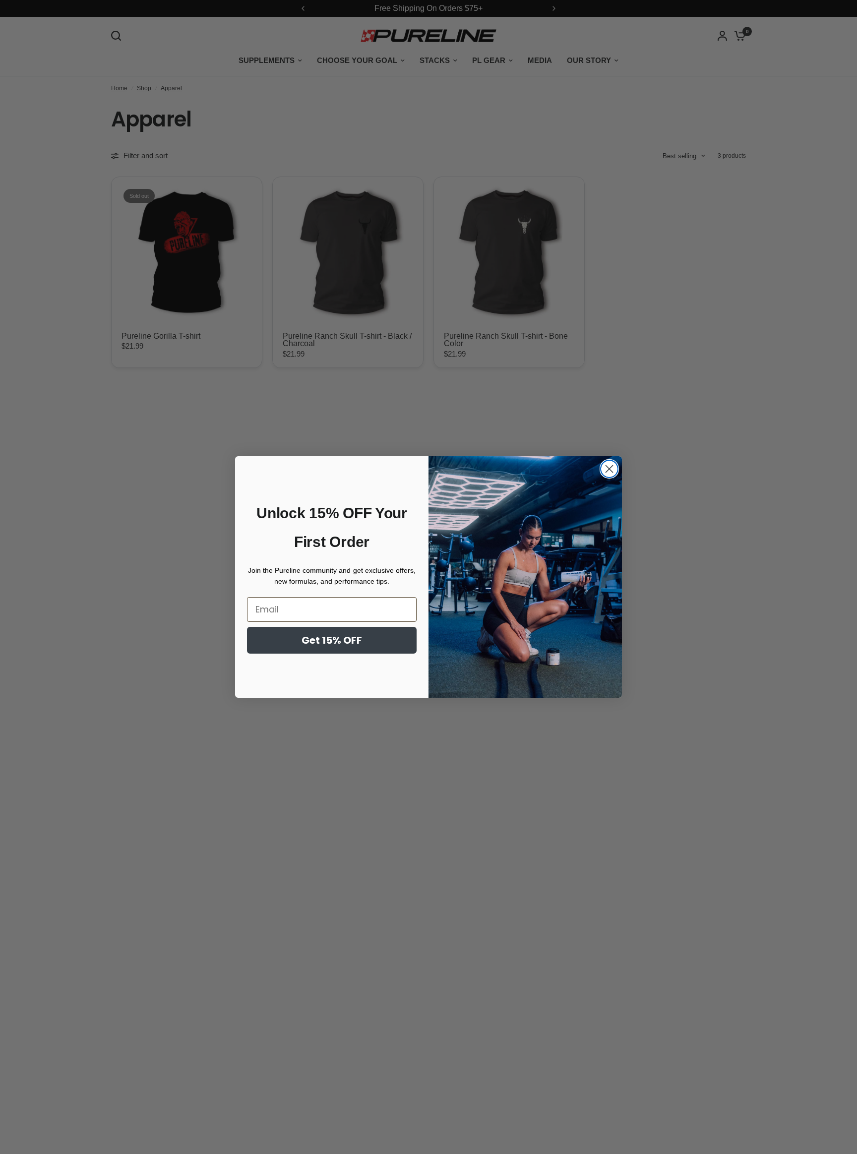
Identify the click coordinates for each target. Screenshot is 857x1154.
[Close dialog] (609, 469)
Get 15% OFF (332, 640)
